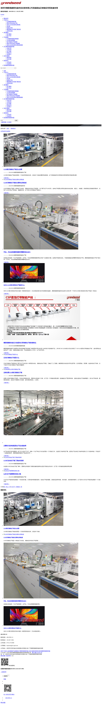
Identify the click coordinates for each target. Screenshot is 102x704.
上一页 (9, 486)
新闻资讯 (6, 60)
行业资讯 (9, 63)
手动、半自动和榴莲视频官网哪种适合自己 (17, 252)
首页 (5, 70)
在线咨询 (3, 671)
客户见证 (9, 35)
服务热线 (3, 122)
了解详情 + (6, 178)
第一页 (5, 486)
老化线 (8, 26)
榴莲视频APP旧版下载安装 (14, 29)
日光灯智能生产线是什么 (11, 357)
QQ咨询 (8, 122)
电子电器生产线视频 (12, 41)
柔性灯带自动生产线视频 (13, 43)
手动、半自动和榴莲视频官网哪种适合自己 (15, 601)
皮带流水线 (10, 31)
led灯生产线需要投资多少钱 (12, 474)
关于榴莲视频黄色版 (9, 46)
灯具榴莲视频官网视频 (13, 38)
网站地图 (3, 655)
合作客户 (9, 54)
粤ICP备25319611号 (37, 652)
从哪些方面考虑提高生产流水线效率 (15, 445)
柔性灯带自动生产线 (12, 23)
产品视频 (6, 37)
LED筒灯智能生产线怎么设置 (13, 169)
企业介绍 (9, 48)
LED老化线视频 (11, 40)
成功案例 (6, 32)
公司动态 (9, 62)
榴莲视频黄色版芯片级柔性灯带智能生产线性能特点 (20, 342)
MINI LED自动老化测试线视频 (15, 45)
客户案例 (9, 34)
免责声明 (8, 655)
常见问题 (9, 59)
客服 (5, 679)
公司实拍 (9, 49)
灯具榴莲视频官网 (11, 21)
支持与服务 (7, 56)
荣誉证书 (9, 52)
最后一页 (19, 486)
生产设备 (9, 51)
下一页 (15, 486)
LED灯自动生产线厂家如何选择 (14, 460)
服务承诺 (9, 57)
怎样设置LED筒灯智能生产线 (13, 372)
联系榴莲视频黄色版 (9, 65)
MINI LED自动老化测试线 (13, 24)
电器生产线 (10, 27)
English (2, 14)
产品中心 (6, 20)
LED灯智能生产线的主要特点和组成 (15, 182)
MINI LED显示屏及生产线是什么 (14, 285)
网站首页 (6, 18)
